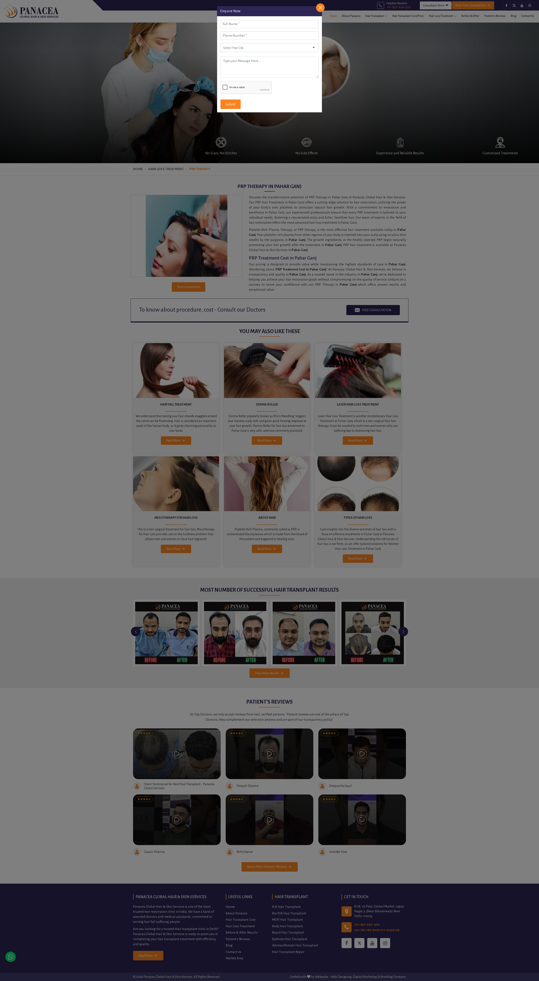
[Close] (320, 7)
